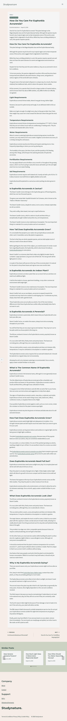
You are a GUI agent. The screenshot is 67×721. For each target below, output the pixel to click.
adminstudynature (15, 27)
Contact (4, 690)
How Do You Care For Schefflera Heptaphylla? (50, 635)
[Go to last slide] (4, 658)
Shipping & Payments (8, 703)
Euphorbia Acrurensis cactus (26, 454)
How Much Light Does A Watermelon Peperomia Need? (33, 656)
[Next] (63, 658)
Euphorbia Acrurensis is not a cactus (26, 436)
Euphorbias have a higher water (32, 573)
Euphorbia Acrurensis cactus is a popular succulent (27, 451)
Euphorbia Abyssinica (16, 250)
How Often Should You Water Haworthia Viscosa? (55, 656)
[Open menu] (62, 4)
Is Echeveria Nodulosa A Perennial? (18, 634)
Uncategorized (14, 17)
